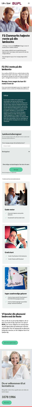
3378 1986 (9, 397)
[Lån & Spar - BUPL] (6, 3)
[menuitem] (28, 3)
